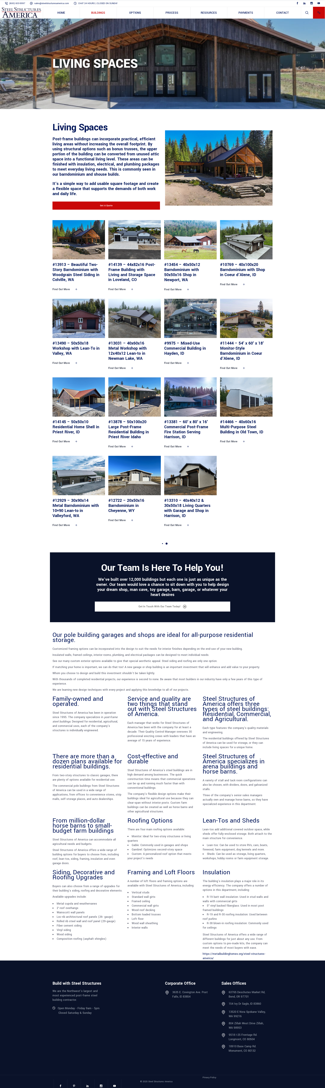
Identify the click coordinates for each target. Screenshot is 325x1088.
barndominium (72, 174)
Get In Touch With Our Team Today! (159, 606)
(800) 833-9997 (17, 3)
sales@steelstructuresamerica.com (51, 3)
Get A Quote (106, 205)
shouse (100, 174)
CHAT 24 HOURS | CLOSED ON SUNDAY (97, 3)
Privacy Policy (209, 1077)
